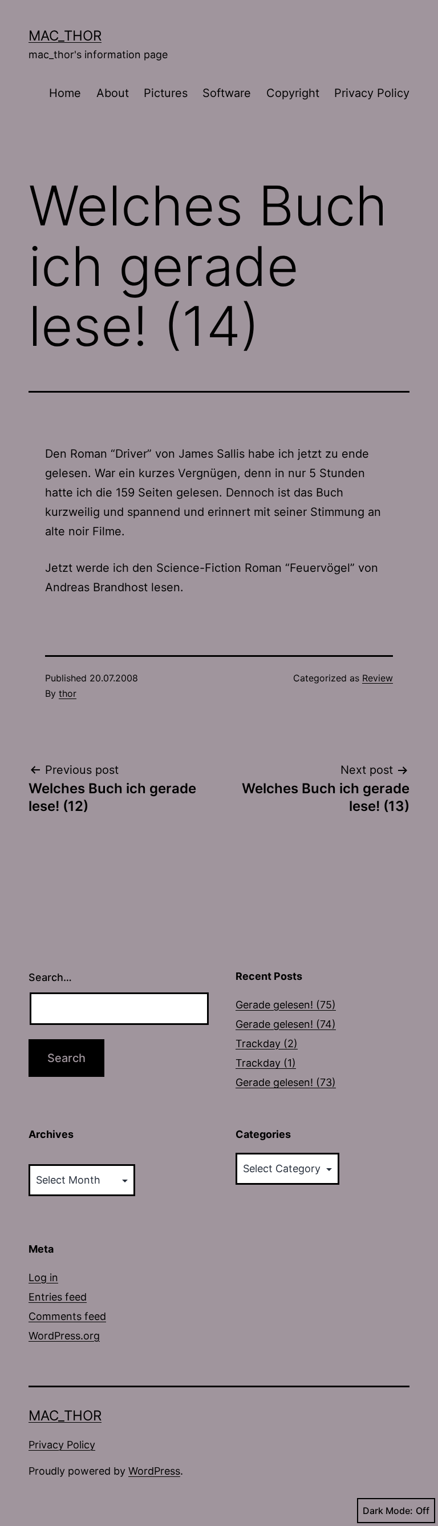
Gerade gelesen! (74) (286, 1024)
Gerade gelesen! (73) (286, 1082)
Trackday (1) (266, 1063)
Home (65, 93)
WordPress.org (64, 1336)
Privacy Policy (371, 93)
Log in (43, 1277)
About (112, 93)
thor (67, 693)
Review (377, 678)
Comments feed (67, 1316)
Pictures (166, 93)
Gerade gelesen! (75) (286, 1005)
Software (226, 93)
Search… (50, 977)
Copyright (292, 93)
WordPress (154, 1471)
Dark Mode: (388, 1510)
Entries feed (58, 1297)
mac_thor (65, 35)
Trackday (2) (267, 1043)
